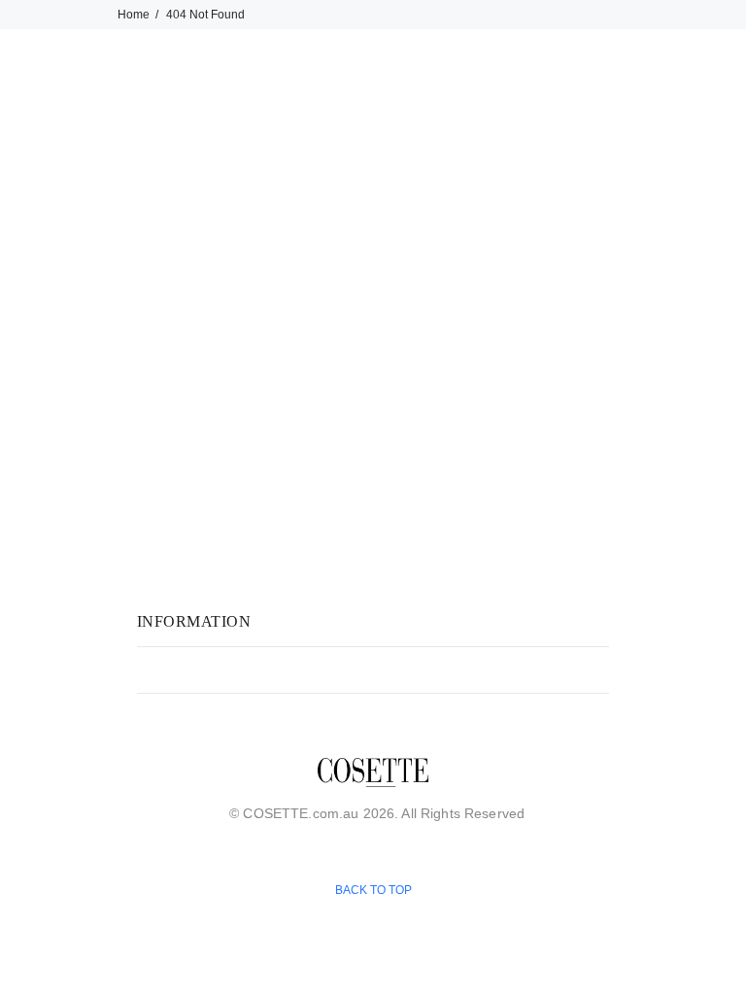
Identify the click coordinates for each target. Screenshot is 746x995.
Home (134, 14)
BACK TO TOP (373, 889)
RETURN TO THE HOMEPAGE (499, 351)
